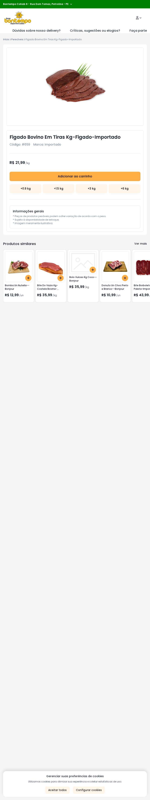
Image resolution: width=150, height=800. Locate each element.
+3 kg (92, 188)
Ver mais (140, 244)
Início (6, 39)
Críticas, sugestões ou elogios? (95, 30)
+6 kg (125, 188)
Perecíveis (17, 39)
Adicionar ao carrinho (75, 176)
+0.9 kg (26, 188)
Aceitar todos (57, 790)
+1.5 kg (58, 188)
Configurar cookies (89, 790)
